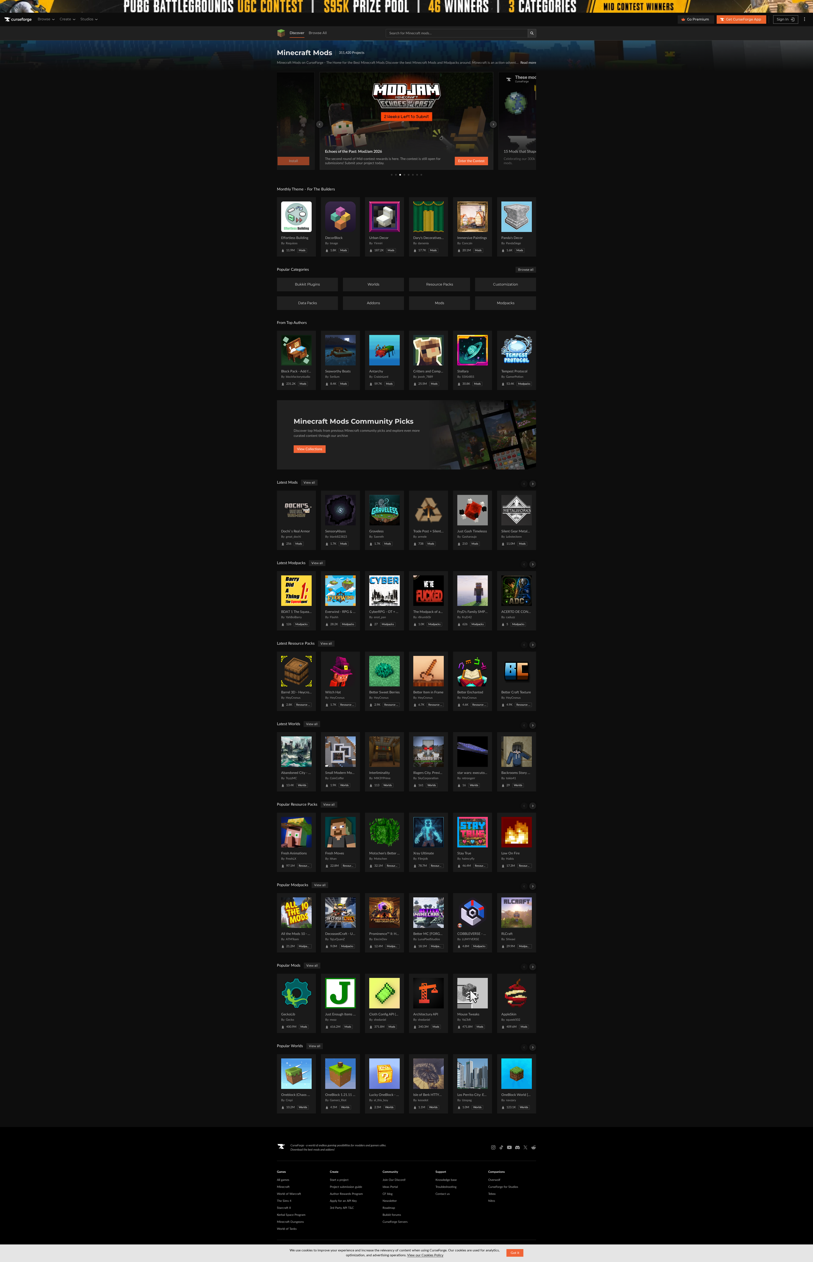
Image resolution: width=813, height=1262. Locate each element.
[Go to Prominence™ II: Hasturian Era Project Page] (384, 922)
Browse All (318, 33)
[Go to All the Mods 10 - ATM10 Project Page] (296, 922)
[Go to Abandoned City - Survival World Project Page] (296, 761)
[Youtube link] (509, 1147)
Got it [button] (515, 1253)
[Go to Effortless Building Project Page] (296, 227)
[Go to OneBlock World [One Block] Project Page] (516, 1083)
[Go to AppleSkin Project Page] (516, 1003)
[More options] (804, 19)
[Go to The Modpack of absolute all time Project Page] (428, 600)
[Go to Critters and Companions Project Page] (428, 360)
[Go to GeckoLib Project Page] (296, 1003)
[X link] (525, 1147)
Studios (86, 19)
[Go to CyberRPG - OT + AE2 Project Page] (384, 600)
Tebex (492, 1194)
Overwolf (494, 1180)
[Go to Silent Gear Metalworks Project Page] (516, 520)
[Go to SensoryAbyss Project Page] (340, 520)
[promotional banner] (406, 6)
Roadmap (389, 1207)
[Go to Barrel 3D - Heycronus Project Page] (296, 681)
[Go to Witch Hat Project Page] (340, 681)
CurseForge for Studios (503, 1187)
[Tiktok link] (501, 1147)
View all (309, 483)
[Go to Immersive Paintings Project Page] (472, 227)
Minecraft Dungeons (290, 1221)
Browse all (526, 270)
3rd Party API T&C (342, 1207)
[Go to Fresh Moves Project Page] (340, 842)
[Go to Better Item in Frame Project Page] (428, 681)
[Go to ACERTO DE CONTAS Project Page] (516, 600)
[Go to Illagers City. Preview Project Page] (428, 761)
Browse (44, 19)
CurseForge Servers (395, 1221)
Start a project (339, 1180)
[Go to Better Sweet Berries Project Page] (384, 681)
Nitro (491, 1201)
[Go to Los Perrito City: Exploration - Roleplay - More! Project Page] (472, 1083)
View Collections (309, 449)
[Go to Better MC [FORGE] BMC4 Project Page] (428, 922)
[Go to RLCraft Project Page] (516, 922)
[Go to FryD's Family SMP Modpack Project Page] (472, 600)
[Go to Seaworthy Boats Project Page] (340, 360)
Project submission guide (346, 1187)
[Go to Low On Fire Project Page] (516, 842)
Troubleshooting (446, 1187)
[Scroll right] (532, 483)
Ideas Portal (390, 1187)
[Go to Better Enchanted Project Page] (472, 681)
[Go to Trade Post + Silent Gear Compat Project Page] (428, 520)
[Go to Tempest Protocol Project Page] (516, 360)
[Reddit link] (533, 1147)
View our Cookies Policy (425, 1255)
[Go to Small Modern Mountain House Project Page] (340, 761)
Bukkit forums (392, 1214)
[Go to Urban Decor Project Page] (384, 227)
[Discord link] (517, 1147)
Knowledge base (446, 1180)
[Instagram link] (493, 1147)
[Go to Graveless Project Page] (384, 520)
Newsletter (390, 1201)
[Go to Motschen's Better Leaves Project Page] (384, 842)
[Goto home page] (18, 19)
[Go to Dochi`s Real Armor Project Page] (296, 520)
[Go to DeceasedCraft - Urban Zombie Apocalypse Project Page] (340, 922)
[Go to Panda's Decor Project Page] (516, 227)
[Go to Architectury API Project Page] (428, 1003)
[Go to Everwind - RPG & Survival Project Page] (340, 600)
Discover (297, 33)
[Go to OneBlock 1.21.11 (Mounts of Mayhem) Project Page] (340, 1083)
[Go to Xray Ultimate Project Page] (428, 842)
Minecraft (283, 1187)
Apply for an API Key (343, 1201)
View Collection (460, 161)
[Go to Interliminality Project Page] (384, 761)
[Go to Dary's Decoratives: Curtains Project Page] (428, 227)
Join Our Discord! (394, 1180)
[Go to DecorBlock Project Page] (340, 227)
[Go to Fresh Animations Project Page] (296, 842)
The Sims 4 (284, 1201)
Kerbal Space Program (291, 1214)
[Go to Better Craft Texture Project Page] (516, 681)
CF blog (388, 1194)
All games (283, 1180)
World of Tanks (287, 1228)
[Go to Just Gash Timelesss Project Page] (472, 520)
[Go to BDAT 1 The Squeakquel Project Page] (296, 600)
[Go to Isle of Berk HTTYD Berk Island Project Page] (428, 1083)
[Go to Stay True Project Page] (472, 842)
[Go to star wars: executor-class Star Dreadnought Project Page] (472, 761)
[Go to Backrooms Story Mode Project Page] (516, 761)
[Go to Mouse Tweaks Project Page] (472, 1003)
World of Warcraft (289, 1194)
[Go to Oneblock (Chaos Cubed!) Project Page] (296, 1083)
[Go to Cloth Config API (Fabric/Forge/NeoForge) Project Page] (384, 1003)
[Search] (532, 33)
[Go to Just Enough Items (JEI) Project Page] (340, 1003)
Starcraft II (284, 1207)
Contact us (443, 1194)
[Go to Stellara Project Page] (472, 360)
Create (65, 19)
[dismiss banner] (806, 6)
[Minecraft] (281, 33)
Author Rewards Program (346, 1194)
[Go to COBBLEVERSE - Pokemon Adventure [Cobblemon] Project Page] (472, 922)
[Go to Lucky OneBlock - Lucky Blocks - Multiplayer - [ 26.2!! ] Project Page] (384, 1083)
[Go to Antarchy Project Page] (384, 360)
